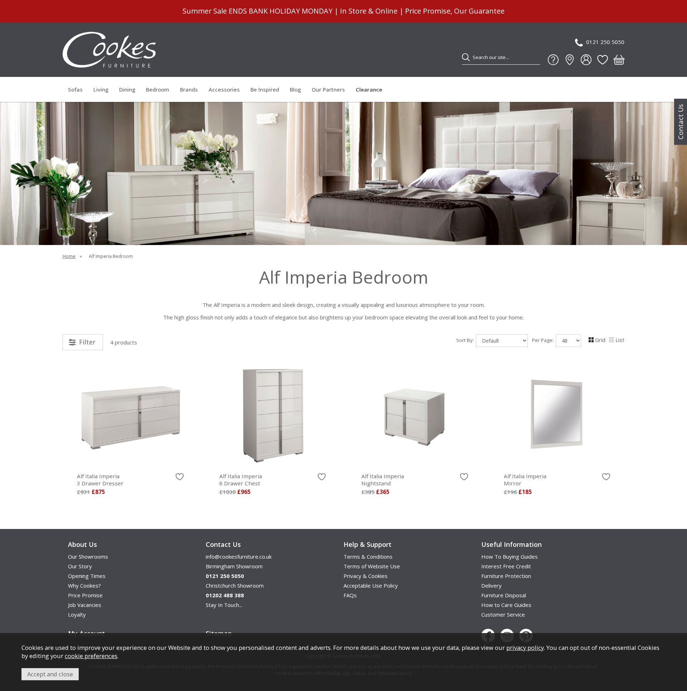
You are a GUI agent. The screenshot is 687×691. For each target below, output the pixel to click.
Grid (600, 339)
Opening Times (87, 575)
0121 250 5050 (605, 41)
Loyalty (77, 614)
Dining (127, 89)
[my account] (586, 59)
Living (100, 89)
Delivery (491, 585)
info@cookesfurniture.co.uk (239, 556)
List (619, 339)
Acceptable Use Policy (371, 585)
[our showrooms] (569, 59)
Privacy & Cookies (366, 575)
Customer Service (503, 614)
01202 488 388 (225, 595)
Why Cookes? (84, 585)
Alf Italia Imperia (100, 479)
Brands (189, 89)
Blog (295, 89)
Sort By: (465, 340)
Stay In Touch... (224, 604)
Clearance (369, 89)
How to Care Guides (506, 604)
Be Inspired (264, 89)
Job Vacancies (84, 604)
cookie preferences (91, 656)
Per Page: (543, 340)
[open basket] (619, 59)
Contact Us (680, 121)
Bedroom (157, 89)
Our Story (80, 566)
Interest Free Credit (506, 566)
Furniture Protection (506, 575)
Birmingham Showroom (234, 566)
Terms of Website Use (372, 566)
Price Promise (85, 595)
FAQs (350, 595)
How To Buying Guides (509, 556)
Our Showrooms (88, 556)
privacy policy (525, 647)
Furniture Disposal (503, 595)
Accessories (224, 89)
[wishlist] (602, 59)
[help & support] (553, 59)
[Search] (466, 57)
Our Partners (328, 89)
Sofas (75, 89)
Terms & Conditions (368, 556)
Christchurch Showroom (235, 585)
